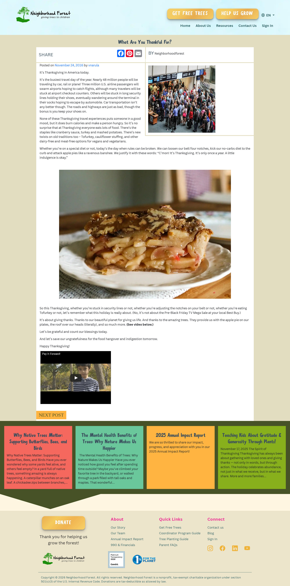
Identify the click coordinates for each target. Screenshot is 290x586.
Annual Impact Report (127, 539)
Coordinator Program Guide (180, 533)
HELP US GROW (237, 13)
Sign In (267, 25)
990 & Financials (123, 545)
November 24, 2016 (69, 65)
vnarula (93, 65)
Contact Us (247, 25)
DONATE (63, 523)
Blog (210, 533)
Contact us (215, 527)
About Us (203, 25)
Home (185, 25)
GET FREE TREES (190, 13)
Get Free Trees (170, 527)
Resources (224, 25)
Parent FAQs (168, 545)
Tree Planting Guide (173, 539)
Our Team (118, 533)
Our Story (118, 527)
